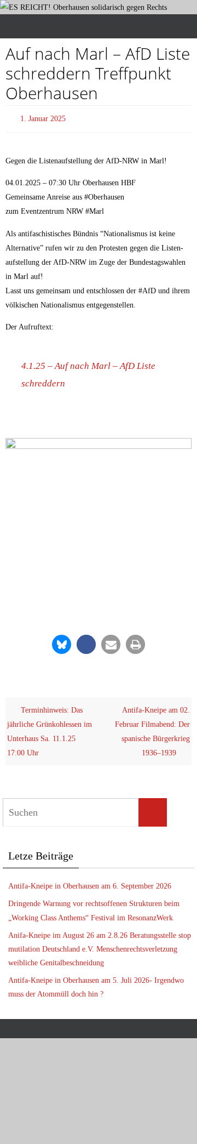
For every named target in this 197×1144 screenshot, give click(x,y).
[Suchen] (152, 810)
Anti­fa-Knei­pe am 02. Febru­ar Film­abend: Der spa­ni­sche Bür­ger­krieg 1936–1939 (152, 729)
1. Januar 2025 (43, 117)
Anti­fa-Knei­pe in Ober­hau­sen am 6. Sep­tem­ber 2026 (89, 884)
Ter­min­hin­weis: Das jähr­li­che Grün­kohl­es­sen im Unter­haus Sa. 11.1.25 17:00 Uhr (49, 729)
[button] (61, 642)
